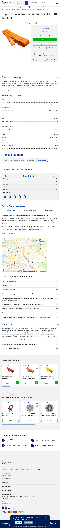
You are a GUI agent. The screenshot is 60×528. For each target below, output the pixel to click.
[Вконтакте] (3, 508)
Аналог (10, 420)
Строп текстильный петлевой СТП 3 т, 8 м (47, 377)
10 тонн (5, 160)
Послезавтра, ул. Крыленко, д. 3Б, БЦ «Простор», (44, 55)
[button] (16, 55)
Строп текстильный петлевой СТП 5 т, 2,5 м (9, 377)
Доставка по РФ (49, 210)
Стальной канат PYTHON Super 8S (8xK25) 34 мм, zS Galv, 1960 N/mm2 (48, 415)
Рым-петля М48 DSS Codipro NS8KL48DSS (10, 414)
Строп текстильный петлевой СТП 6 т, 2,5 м (28, 377)
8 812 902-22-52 (11, 233)
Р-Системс (30, 160)
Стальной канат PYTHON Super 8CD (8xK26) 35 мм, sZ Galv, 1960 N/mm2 (29, 415)
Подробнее (28, 522)
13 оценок (21, 23)
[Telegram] (6, 508)
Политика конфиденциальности (10, 516)
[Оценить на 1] (5, 196)
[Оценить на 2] (10, 196)
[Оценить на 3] (15, 196)
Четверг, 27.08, (45, 60)
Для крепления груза (17, 160)
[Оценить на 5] (25, 196)
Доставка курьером (30, 210)
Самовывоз (11, 210)
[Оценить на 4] (20, 196)
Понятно (18, 522)
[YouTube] (9, 508)
